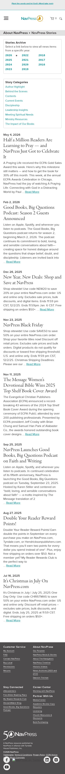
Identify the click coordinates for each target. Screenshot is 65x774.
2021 (25, 60)
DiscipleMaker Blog (12, 703)
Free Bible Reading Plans (15, 695)
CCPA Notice (52, 755)
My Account (8, 651)
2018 (41, 55)
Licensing (37, 711)
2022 (25, 55)
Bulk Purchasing (40, 722)
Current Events (14, 100)
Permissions (9, 666)
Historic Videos (40, 666)
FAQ (5, 655)
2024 (8, 64)
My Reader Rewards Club (14, 699)
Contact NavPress (11, 659)
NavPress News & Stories (45, 655)
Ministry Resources (16, 119)
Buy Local (7, 663)
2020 (25, 64)
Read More (32, 192)
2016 (41, 64)
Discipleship (12, 105)
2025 (8, 60)
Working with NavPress (44, 691)
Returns (7, 670)
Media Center (39, 700)
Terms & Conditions (23, 755)
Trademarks (8, 755)
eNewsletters (9, 691)
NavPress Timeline (41, 663)
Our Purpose (39, 651)
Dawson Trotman (40, 678)
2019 (25, 69)
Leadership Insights (16, 110)
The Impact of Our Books (19, 124)
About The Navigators (43, 659)
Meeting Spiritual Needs (19, 114)
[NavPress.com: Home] (32, 18)
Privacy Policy (39, 755)
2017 (41, 60)
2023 (8, 69)
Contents (10, 96)
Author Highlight (15, 86)
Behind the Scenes (16, 91)
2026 (8, 55)
